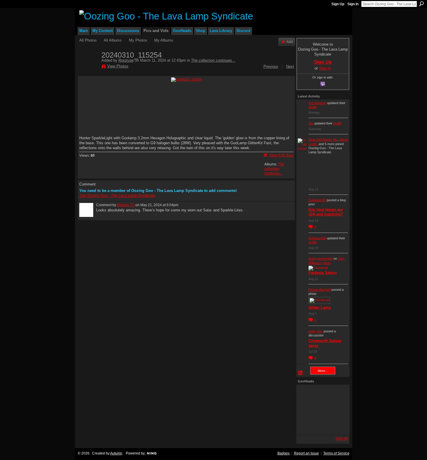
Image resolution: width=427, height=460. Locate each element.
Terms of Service (336, 453)
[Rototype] (88, 67)
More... (323, 370)
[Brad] (337, 410)
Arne (311, 258)
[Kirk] (321, 410)
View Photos (117, 66)
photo (327, 263)
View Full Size (281, 155)
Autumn (116, 453)
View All (342, 438)
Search (421, 3)
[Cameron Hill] (321, 394)
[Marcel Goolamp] (337, 425)
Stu (310, 123)
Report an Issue (306, 453)
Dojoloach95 (317, 200)
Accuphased (317, 103)
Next (290, 66)
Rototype (126, 60)
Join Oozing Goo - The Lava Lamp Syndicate (117, 195)
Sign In (352, 4)
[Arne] (321, 425)
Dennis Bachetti (319, 289)
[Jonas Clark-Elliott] (306, 410)
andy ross (315, 331)
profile (312, 107)
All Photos (88, 40)
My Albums (163, 40)
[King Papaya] (306, 394)
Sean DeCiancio (319, 139)
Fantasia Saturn (322, 272)
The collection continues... (213, 60)
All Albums (113, 40)
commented (324, 258)
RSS (300, 373)
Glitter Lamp (319, 307)
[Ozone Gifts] (337, 394)
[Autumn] (306, 425)
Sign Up (337, 4)
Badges (283, 453)
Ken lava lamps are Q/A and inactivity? (325, 212)
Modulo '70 (125, 205)
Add (289, 42)
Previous (270, 66)
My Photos (138, 40)
